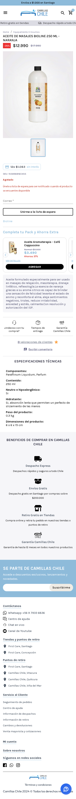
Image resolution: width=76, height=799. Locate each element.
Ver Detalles (13, 261)
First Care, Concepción (22, 652)
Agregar (34, 266)
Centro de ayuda (13, 708)
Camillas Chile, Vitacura (22, 672)
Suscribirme (61, 587)
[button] (38, 94)
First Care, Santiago (20, 646)
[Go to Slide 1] (38, 148)
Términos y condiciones (38, 784)
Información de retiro (16, 719)
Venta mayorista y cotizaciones (22, 731)
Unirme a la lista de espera (38, 211)
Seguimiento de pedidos (17, 702)
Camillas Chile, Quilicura (22, 679)
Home (6, 32)
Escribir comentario (41, 349)
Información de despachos (19, 713)
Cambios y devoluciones (17, 725)
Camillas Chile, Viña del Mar (25, 685)
